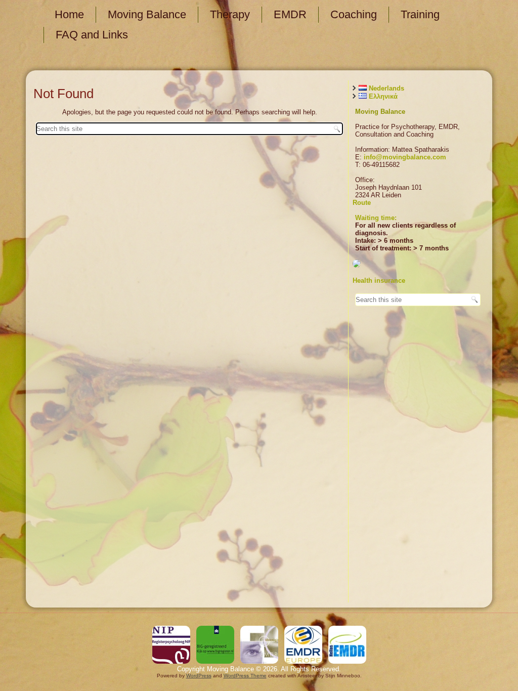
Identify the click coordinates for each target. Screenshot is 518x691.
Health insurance (379, 280)
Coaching (353, 14)
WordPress (198, 675)
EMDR (290, 14)
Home (69, 14)
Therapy (230, 14)
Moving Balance (147, 14)
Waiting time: (376, 218)
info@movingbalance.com (405, 157)
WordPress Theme (245, 675)
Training (420, 14)
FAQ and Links (92, 34)
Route (362, 202)
